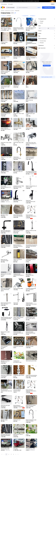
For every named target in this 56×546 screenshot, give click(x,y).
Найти (39, 7)
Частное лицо (43, 40)
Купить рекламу (47, 65)
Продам (41, 21)
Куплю (41, 23)
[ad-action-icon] (10, 18)
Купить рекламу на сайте (46, 77)
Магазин (42, 42)
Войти (52, 4)
